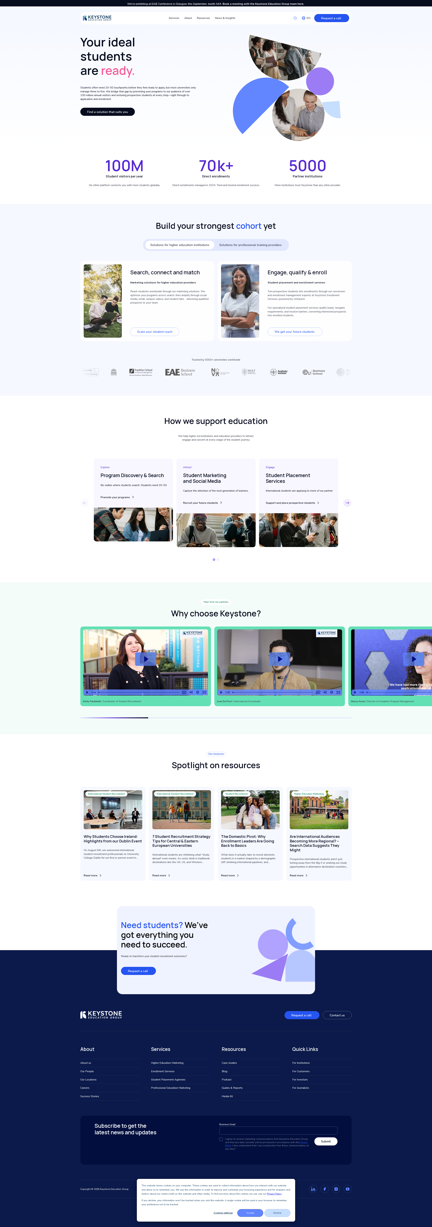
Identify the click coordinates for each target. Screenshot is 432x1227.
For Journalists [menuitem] (300, 1088)
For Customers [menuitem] (301, 1071)
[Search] (295, 18)
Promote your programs (115, 497)
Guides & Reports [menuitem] (232, 1088)
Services (174, 18)
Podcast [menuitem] (227, 1079)
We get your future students (295, 332)
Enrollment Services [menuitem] (162, 1071)
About (188, 18)
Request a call (331, 18)
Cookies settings (223, 1213)
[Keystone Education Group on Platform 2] (325, 1189)
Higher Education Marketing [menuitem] (167, 1063)
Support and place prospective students (290, 503)
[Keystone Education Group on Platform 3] (336, 1189)
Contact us (337, 1015)
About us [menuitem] (85, 1063)
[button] (347, 503)
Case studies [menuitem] (229, 1063)
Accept (250, 1213)
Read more (90, 875)
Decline (277, 1213)
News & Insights (225, 18)
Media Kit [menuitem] (227, 1096)
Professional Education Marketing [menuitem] (170, 1088)
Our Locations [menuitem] (88, 1079)
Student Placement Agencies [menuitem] (168, 1079)
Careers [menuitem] (84, 1088)
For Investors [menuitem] (300, 1079)
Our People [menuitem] (87, 1071)
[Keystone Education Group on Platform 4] (348, 1189)
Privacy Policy (274, 1193)
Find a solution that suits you (107, 112)
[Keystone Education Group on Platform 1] (313, 1189)
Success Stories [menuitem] (89, 1096)
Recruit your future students (200, 503)
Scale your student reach (154, 332)
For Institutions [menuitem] (301, 1063)
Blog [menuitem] (224, 1071)
